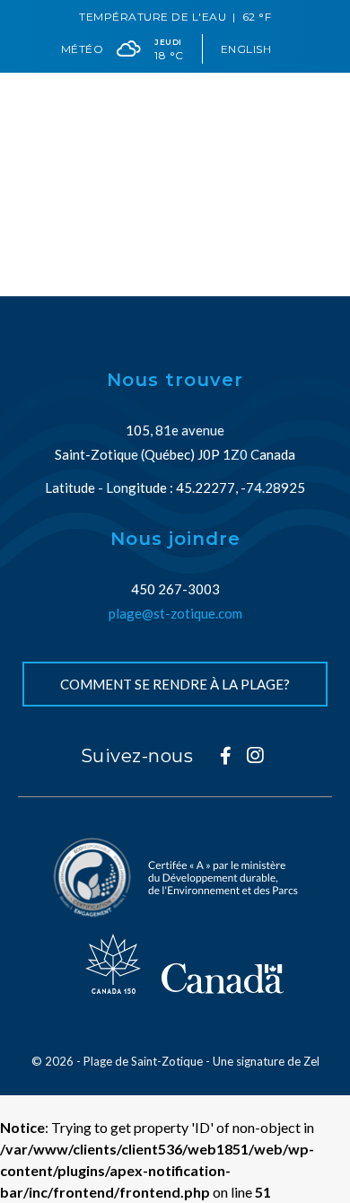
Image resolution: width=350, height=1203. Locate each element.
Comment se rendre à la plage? (175, 684)
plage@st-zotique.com (175, 613)
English (246, 49)
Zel (311, 1061)
